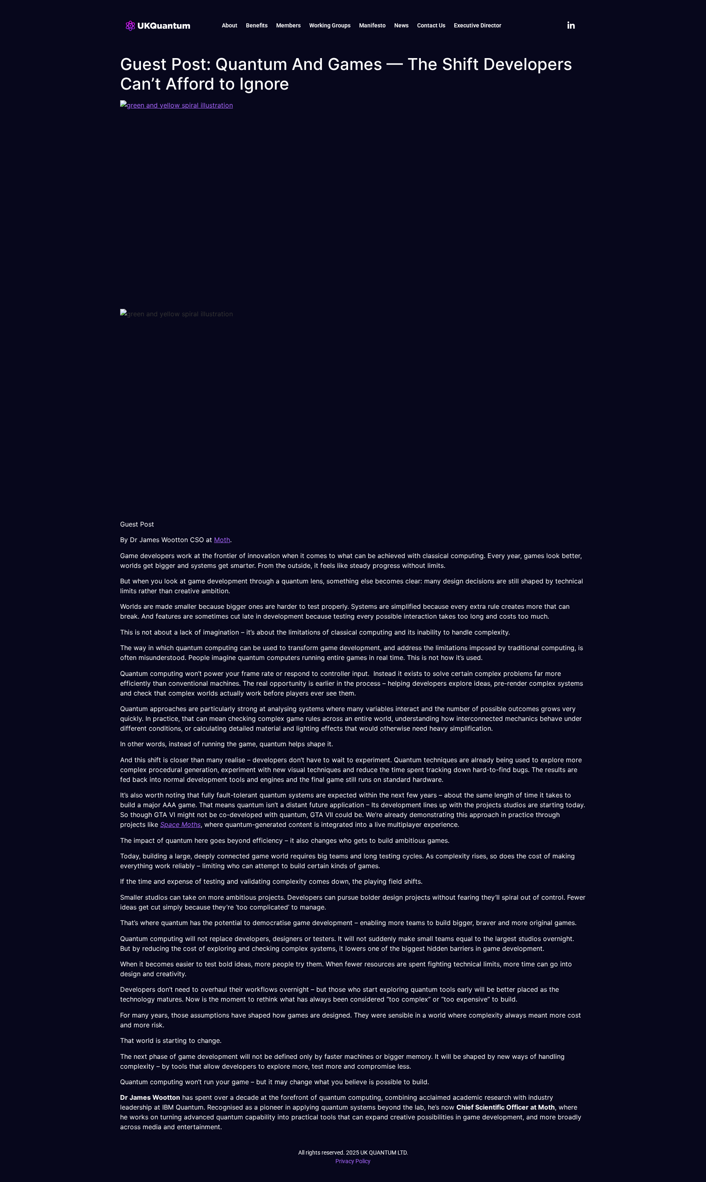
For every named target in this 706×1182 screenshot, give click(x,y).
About (229, 25)
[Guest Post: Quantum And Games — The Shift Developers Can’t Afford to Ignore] (353, 202)
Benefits (257, 25)
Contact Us (431, 25)
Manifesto (372, 25)
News (401, 25)
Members (288, 25)
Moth (222, 540)
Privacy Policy (353, 1161)
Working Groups (330, 25)
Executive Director (477, 25)
